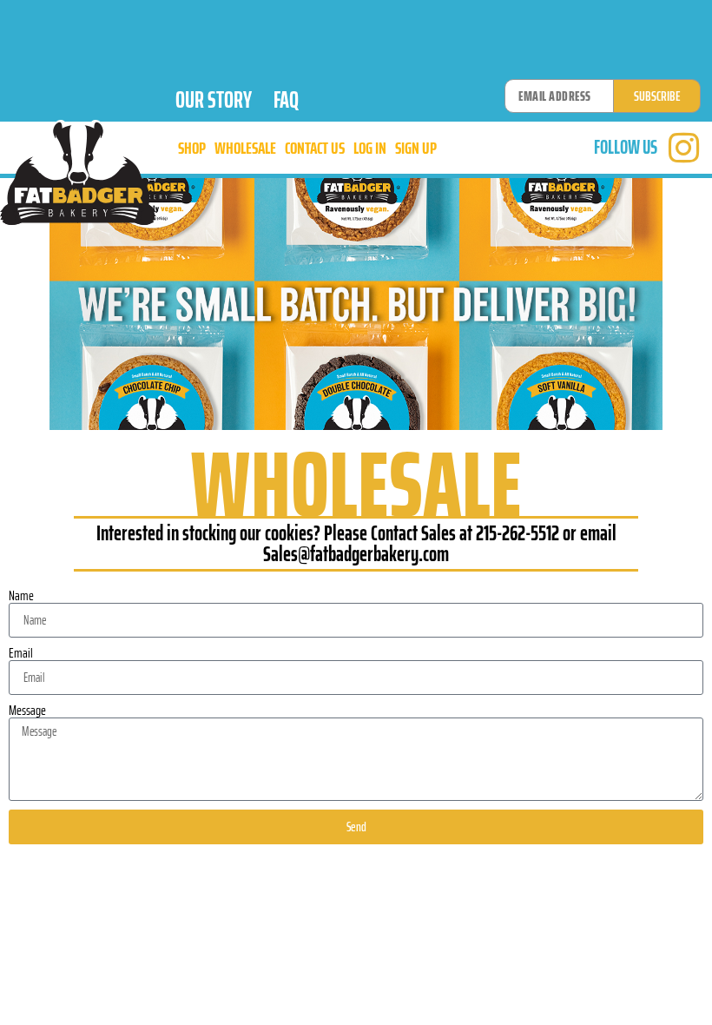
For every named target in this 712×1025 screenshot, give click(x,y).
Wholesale (245, 148)
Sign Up (416, 148)
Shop (192, 148)
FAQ (286, 100)
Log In (369, 148)
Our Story (213, 100)
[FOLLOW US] (683, 147)
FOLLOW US (625, 147)
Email (21, 653)
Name (21, 596)
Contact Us (315, 148)
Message (27, 711)
